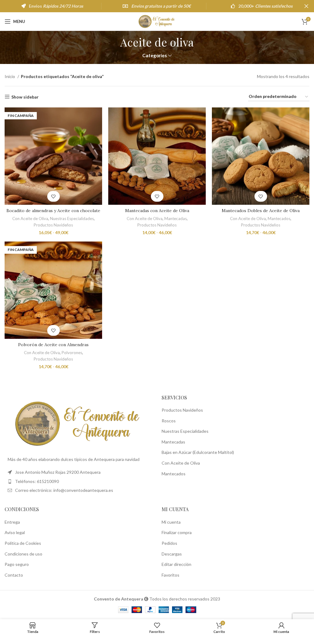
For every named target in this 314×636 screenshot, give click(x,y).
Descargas (172, 553)
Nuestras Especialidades (72, 218)
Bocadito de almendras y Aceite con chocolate (53, 210)
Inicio (10, 76)
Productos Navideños (53, 225)
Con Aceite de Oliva (30, 218)
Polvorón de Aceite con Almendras (53, 344)
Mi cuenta (171, 522)
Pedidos (169, 543)
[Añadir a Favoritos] (53, 196)
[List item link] (78, 481)
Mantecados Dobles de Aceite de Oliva (261, 210)
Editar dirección (176, 564)
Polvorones (72, 352)
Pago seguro (17, 564)
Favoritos (170, 575)
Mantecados (279, 218)
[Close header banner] (306, 6)
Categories (154, 55)
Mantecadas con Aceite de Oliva (157, 210)
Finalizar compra (177, 532)
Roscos (169, 420)
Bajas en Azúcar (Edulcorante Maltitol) (198, 452)
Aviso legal (15, 532)
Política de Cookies (23, 543)
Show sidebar (25, 96)
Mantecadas (175, 218)
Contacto (14, 575)
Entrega (12, 522)
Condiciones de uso (23, 553)
